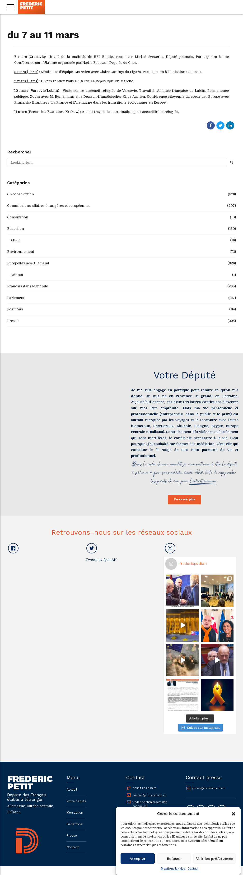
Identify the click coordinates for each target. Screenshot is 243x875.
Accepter (138, 859)
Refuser (174, 859)
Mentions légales (173, 868)
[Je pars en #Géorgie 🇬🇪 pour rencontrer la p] (182, 660)
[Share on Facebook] (211, 125)
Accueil (72, 789)
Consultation (17, 217)
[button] (233, 813)
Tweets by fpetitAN (101, 560)
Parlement (15, 298)
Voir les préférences (214, 859)
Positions (15, 309)
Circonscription (20, 194)
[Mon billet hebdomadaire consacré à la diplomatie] (182, 695)
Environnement (20, 251)
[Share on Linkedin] (230, 125)
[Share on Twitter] (220, 125)
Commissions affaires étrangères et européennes (48, 205)
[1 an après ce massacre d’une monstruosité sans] (217, 695)
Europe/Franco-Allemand (28, 263)
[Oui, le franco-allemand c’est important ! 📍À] (182, 591)
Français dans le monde (27, 286)
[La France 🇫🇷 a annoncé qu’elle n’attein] (217, 660)
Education (15, 228)
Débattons (74, 824)
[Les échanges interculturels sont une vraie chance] (217, 591)
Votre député (76, 801)
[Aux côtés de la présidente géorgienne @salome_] (217, 625)
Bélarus (16, 275)
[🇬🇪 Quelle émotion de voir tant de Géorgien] (182, 625)
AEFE (15, 240)
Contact (192, 868)
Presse (13, 321)
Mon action (75, 812)
